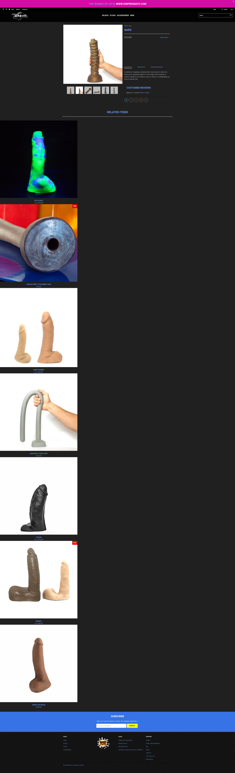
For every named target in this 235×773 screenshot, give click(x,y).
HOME (65, 740)
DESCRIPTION (128, 67)
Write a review (144, 93)
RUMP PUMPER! (38, 327)
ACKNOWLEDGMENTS (156, 67)
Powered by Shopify (78, 765)
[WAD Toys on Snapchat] (9, 9)
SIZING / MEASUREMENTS (153, 743)
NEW (132, 15)
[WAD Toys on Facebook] (3, 9)
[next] (119, 56)
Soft (127, 53)
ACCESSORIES (123, 15)
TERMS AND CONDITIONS (125, 740)
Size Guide (164, 37)
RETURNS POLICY (123, 746)
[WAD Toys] (20, 16)
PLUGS (113, 15)
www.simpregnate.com (131, 3)
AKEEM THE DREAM (38, 663)
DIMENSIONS (141, 67)
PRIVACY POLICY (122, 743)
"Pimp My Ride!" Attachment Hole (38, 243)
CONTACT (25, 9)
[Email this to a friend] (146, 100)
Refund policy (149, 759)
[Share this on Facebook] (131, 100)
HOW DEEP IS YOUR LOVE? (38, 412)
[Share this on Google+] (141, 100)
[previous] (66, 56)
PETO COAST (38, 159)
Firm (132, 53)
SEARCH (148, 740)
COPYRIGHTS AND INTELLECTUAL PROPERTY (130, 749)
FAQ (12, 9)
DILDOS (105, 15)
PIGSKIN (38, 496)
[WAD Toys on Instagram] (6, 9)
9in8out (38, 579)
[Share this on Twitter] (126, 100)
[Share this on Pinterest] (136, 100)
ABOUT (18, 9)
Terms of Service (150, 756)
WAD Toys (127, 26)
